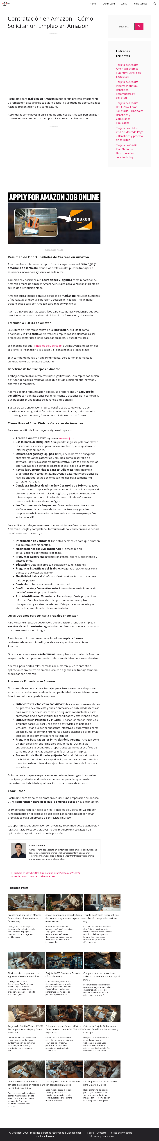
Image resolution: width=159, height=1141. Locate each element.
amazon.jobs (66, 438)
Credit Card (109, 3)
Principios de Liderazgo (47, 345)
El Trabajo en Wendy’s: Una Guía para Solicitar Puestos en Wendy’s (45, 872)
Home (93, 3)
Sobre (90, 1132)
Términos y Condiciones (101, 1136)
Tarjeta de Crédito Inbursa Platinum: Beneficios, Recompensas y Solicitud (127, 89)
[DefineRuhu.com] (6, 3)
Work (124, 3)
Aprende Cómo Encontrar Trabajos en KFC (33, 876)
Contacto (102, 1132)
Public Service (140, 3)
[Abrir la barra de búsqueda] (154, 3)
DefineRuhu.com (45, 1136)
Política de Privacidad (121, 1132)
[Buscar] (139, 26)
